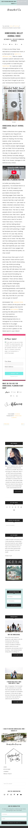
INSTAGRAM (14, 309)
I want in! (14, 373)
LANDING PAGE (18, 302)
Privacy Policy (8, 773)
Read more (18, 491)
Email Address (9, 366)
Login (5, 767)
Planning (17, 414)
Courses (6, 771)
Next (22, 424)
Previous (6, 424)
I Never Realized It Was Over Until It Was (14, 682)
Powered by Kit (14, 376)
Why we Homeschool (14, 635)
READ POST (17, 655)
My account (7, 769)
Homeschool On (14, 10)
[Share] (21, 44)
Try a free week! (22, 1)
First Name (8, 361)
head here (6, 66)
